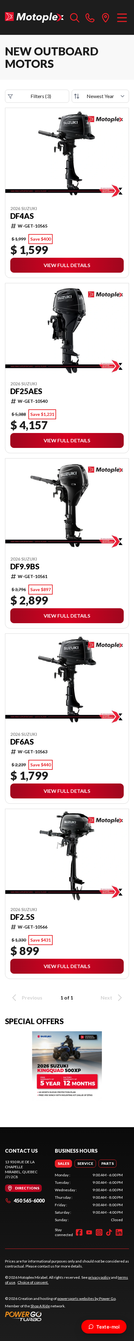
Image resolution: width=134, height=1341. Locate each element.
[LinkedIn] (119, 1232)
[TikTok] (109, 1232)
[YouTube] (89, 1232)
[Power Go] (61, 1316)
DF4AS (22, 216)
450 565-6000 (29, 1200)
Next (106, 997)
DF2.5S (22, 917)
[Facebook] (79, 1232)
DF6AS (22, 741)
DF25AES (26, 391)
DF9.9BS (24, 566)
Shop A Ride (40, 1306)
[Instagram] (99, 1232)
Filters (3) (41, 96)
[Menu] (122, 17)
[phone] (90, 17)
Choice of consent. (33, 1282)
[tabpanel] (89, 1197)
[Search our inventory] (75, 17)
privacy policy (99, 1277)
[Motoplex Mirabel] (34, 17)
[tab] (63, 1164)
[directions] (106, 17)
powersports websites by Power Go (86, 1298)
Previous (32, 997)
